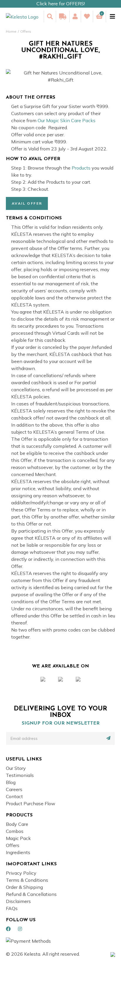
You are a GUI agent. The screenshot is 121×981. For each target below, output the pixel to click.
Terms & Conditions (27, 880)
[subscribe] (108, 738)
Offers (25, 31)
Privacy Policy (21, 873)
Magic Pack (18, 838)
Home (11, 31)
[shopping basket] (99, 16)
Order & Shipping (24, 887)
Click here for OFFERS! (60, 3)
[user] (75, 16)
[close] (110, 16)
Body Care (17, 824)
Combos (14, 831)
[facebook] (8, 928)
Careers (14, 789)
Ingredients (18, 852)
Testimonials (20, 775)
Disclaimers (18, 901)
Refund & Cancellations (31, 894)
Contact (14, 796)
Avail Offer (27, 203)
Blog (11, 782)
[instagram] (20, 928)
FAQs (12, 908)
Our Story (16, 768)
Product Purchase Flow (30, 803)
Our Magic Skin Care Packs (66, 120)
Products (81, 168)
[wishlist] (87, 16)
